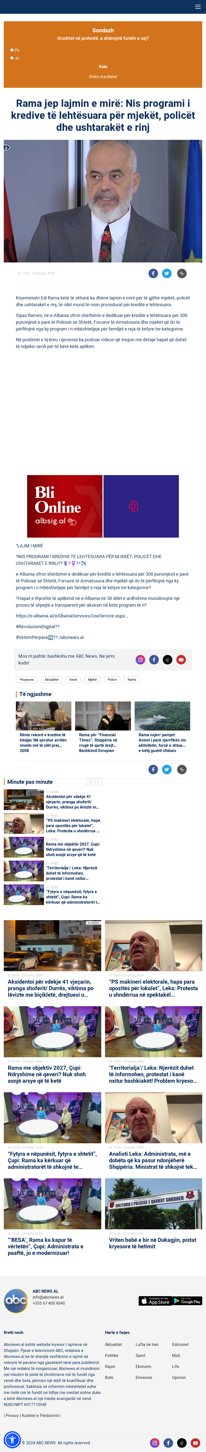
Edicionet (180, 1345)
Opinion (179, 1378)
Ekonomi (143, 1367)
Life (175, 1367)
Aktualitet (52, 679)
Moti (176, 1356)
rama (132, 679)
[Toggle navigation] (198, 7)
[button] (12, 1439)
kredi (73, 679)
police (112, 679)
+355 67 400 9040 (49, 1303)
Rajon (110, 1367)
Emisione (144, 1378)
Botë (109, 1378)
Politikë (111, 1356)
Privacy (12, 1416)
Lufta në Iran (147, 1345)
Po (17, 50)
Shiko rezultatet (103, 77)
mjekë (92, 679)
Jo (17, 58)
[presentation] (91, 783)
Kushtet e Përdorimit (40, 1416)
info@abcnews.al (48, 1297)
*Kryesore (27, 679)
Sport (140, 1356)
